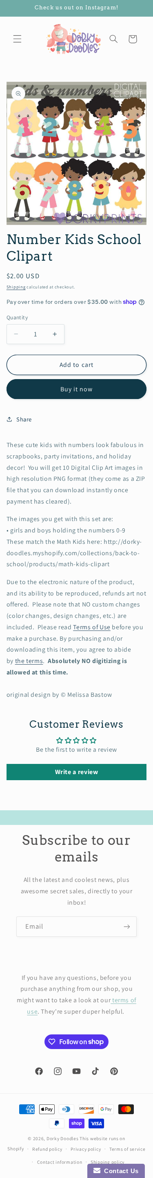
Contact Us (119, 1170)
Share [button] (24, 419)
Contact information (59, 1162)
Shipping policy (107, 1162)
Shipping (16, 287)
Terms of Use (92, 627)
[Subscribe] (127, 926)
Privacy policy (86, 1149)
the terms (29, 661)
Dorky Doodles (63, 1138)
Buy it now (76, 389)
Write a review (76, 772)
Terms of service (127, 1149)
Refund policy (47, 1149)
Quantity (17, 317)
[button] (17, 39)
